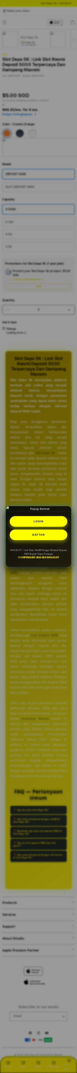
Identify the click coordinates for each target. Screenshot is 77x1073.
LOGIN (39, 521)
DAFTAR (38, 534)
